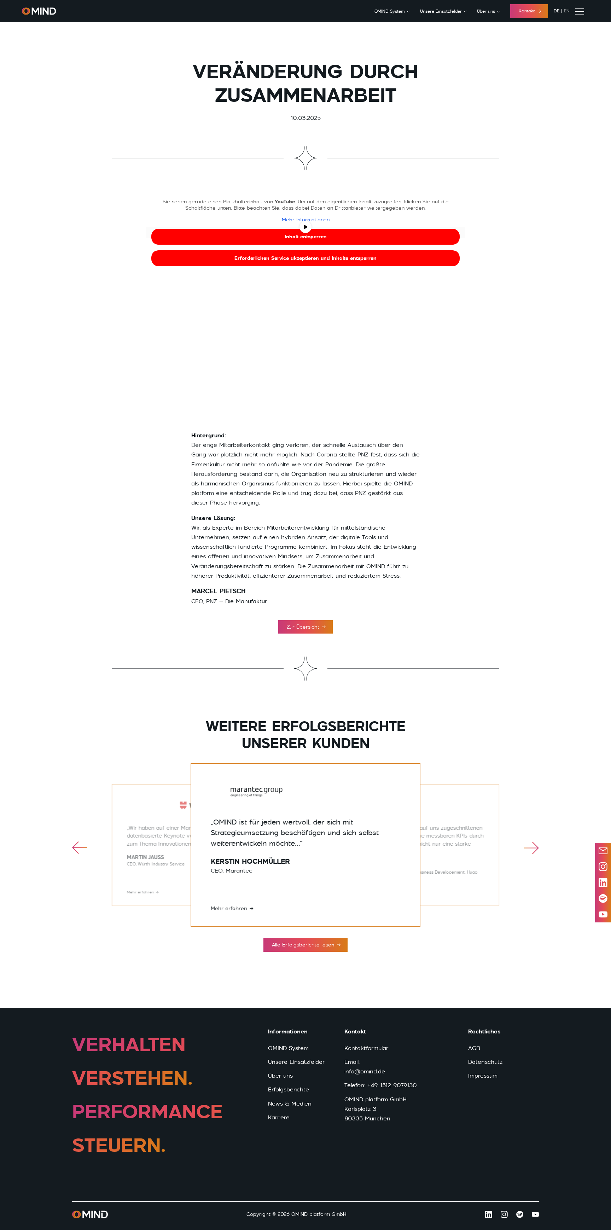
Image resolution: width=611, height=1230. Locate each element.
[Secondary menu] (579, 11)
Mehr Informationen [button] (306, 219)
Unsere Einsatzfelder (441, 11)
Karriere (279, 1117)
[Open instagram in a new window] (603, 867)
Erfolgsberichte (288, 1089)
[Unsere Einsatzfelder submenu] (465, 11)
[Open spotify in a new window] (603, 899)
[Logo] (39, 11)
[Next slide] (531, 847)
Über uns (486, 11)
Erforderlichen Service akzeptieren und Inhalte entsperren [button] (305, 258)
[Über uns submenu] (498, 11)
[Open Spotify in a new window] (519, 1214)
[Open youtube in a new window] (603, 914)
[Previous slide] (79, 847)
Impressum (482, 1075)
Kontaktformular (366, 1048)
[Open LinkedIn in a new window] (603, 883)
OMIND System (389, 11)
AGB (474, 1048)
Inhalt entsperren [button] (306, 236)
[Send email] (603, 851)
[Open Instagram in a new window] (504, 1214)
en (567, 10)
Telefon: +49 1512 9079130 (380, 1085)
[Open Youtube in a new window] (535, 1214)
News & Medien (290, 1103)
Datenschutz (485, 1062)
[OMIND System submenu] (408, 11)
